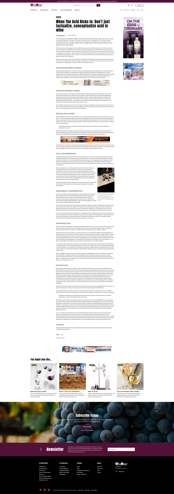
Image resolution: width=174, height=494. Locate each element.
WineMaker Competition (83, 470)
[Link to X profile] (49, 490)
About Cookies (87, 490)
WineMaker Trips (43, 480)
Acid (62, 334)
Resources (77, 10)
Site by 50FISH (94, 490)
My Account (100, 468)
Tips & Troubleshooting (66, 10)
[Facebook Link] (40, 490)
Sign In (91, 430)
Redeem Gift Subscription (45, 478)
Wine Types (54, 10)
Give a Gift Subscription (45, 476)
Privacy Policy (80, 490)
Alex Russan (61, 35)
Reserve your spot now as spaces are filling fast (106, 1)
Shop (138, 9)
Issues (121, 9)
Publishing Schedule (64, 470)
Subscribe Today (87, 426)
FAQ (98, 470)
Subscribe (139, 5)
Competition (132, 9)
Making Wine (33, 10)
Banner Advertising (64, 472)
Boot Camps (126, 9)
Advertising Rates (63, 468)
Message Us (121, 471)
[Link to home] (38, 5)
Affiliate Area (62, 474)
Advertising (62, 466)
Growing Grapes (44, 10)
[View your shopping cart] (132, 5)
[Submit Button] (98, 5)
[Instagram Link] (44, 490)
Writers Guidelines (81, 474)
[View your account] (128, 5)
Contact (142, 9)
